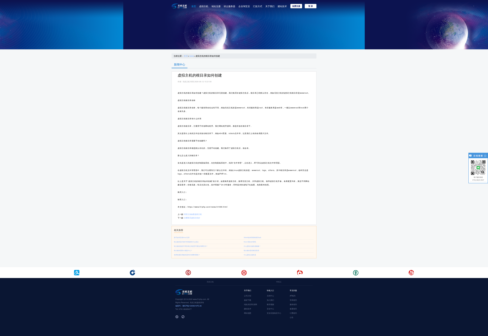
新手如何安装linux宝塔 (181, 237)
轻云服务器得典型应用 (251, 250)
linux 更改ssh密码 (250, 242)
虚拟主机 (203, 6)
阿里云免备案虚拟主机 (193, 214)
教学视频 (270, 304)
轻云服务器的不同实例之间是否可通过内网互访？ (191, 246)
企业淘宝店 (244, 6)
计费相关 (293, 313)
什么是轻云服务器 (250, 255)
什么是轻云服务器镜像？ (252, 246)
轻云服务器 (229, 6)
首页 (193, 6)
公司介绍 (247, 296)
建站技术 (282, 6)
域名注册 (216, 6)
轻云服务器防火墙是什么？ (183, 250)
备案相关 (293, 309)
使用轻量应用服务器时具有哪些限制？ (187, 255)
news (191, 56)
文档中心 (270, 296)
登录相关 (293, 300)
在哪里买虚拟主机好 (192, 217)
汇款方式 (257, 6)
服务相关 (293, 304)
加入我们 (270, 300)
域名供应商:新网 (250, 304)
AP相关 (293, 296)
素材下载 (247, 300)
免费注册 (296, 6)
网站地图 (247, 313)
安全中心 (270, 309)
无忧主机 (210, 282)
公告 (291, 317)
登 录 (310, 6)
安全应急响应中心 (274, 313)
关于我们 (269, 6)
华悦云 (278, 282)
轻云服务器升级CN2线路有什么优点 (186, 242)
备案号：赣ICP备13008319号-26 (188, 305)
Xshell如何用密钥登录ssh (252, 237)
